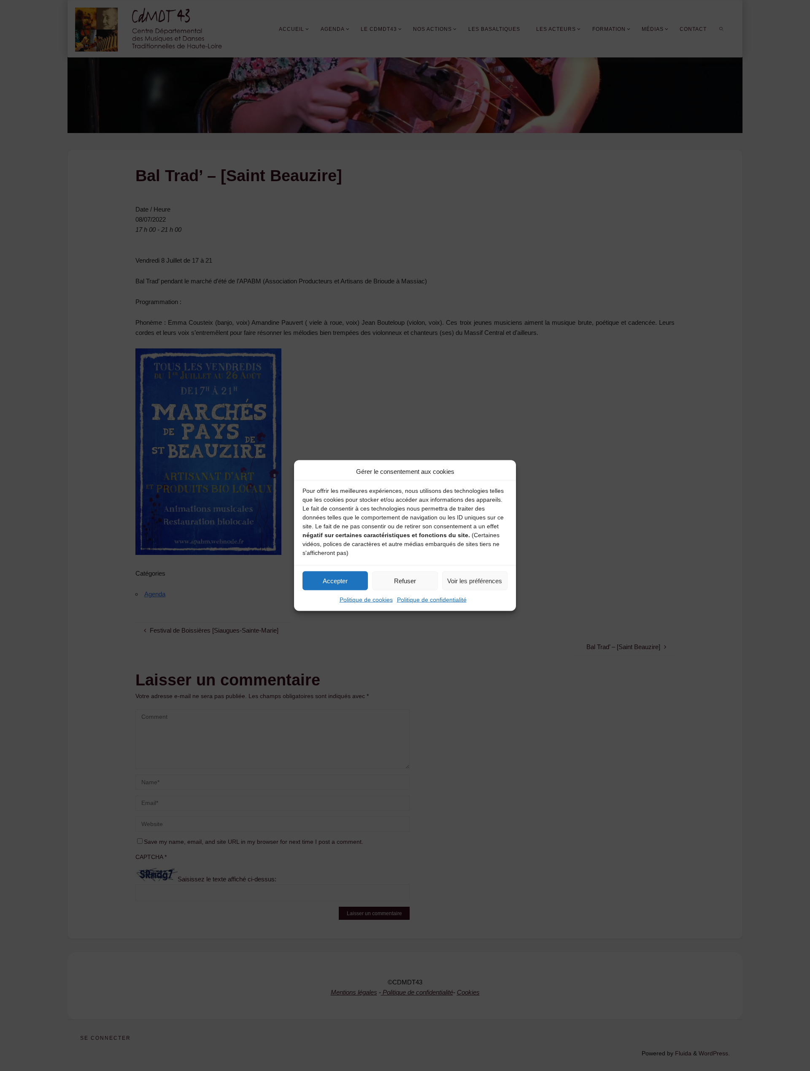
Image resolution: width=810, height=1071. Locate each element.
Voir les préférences (474, 580)
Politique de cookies (366, 599)
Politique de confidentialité (432, 599)
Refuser (405, 580)
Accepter (335, 580)
